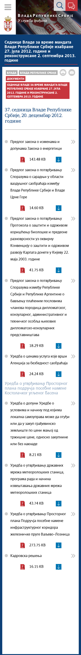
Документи (15, 79)
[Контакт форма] (71, 6)
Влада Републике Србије (38, 73)
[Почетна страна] (8, 24)
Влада (11, 73)
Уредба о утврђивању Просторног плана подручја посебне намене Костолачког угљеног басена (36, 388)
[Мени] (8, 7)
